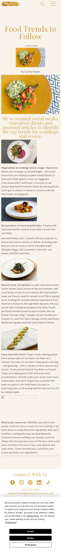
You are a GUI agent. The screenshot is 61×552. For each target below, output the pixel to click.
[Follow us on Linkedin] (39, 485)
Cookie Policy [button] (33, 516)
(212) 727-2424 (30, 489)
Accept (30, 531)
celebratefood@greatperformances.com (30, 493)
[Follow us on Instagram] (21, 485)
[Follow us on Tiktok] (48, 485)
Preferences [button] (10, 522)
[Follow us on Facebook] (12, 485)
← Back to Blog (30, 45)
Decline (30, 538)
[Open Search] (43, 4)
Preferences (30, 545)
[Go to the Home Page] (10, 4)
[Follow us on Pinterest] (30, 485)
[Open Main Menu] (53, 4)
